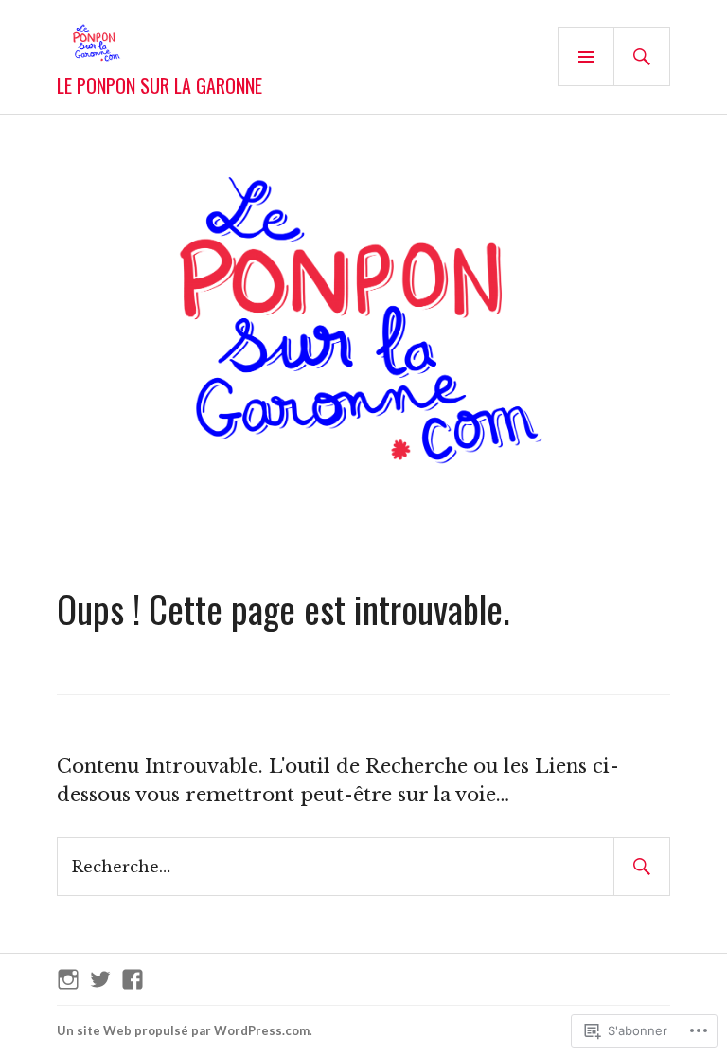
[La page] (132, 979)
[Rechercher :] (363, 865)
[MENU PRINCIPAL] (586, 56)
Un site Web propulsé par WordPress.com (183, 1030)
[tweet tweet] (100, 979)
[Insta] (68, 979)
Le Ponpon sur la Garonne (159, 85)
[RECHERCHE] (641, 56)
